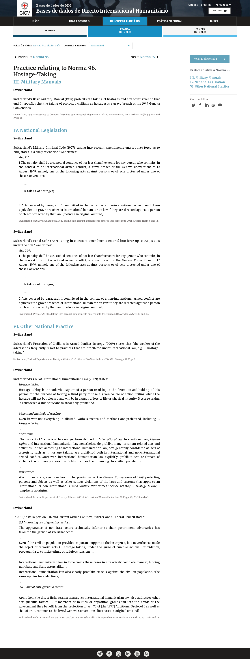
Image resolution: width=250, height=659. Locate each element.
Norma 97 (147, 56)
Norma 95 (41, 56)
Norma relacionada (205, 58)
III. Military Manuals (205, 77)
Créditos (206, 5)
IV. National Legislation (207, 82)
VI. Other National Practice (209, 86)
